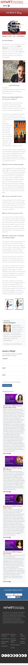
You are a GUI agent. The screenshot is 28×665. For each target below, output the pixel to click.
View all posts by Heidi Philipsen (12, 344)
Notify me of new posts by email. (12, 382)
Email (3, 375)
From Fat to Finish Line (8, 267)
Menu (5, 6)
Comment (4, 358)
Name (3, 368)
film (14, 36)
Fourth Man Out (20, 51)
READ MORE (6, 453)
